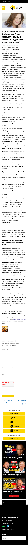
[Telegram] (8, 526)
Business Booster (14, 438)
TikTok (16, 417)
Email (12, 367)
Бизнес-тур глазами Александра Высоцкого (7, 402)
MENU (3, 8)
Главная (4, 1)
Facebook (16, 430)
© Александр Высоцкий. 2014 (19, 319)
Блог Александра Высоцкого (12, 45)
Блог (9, 1)
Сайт (3, 374)
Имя (3, 367)
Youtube (16, 422)
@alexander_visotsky (7, 502)
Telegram (16, 413)
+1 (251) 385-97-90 (7, 523)
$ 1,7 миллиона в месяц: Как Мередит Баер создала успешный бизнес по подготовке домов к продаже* (14, 36)
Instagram (16, 426)
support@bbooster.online (9, 529)
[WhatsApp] (3, 526)
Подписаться (15, 496)
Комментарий (5, 349)
